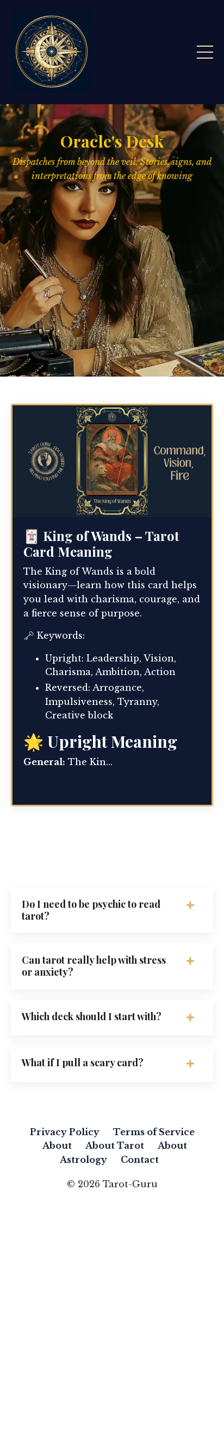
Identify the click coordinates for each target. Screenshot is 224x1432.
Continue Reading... (70, 781)
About (57, 1145)
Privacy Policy (64, 1131)
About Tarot (114, 1145)
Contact (140, 1159)
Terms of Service (154, 1131)
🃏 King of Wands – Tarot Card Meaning (101, 543)
